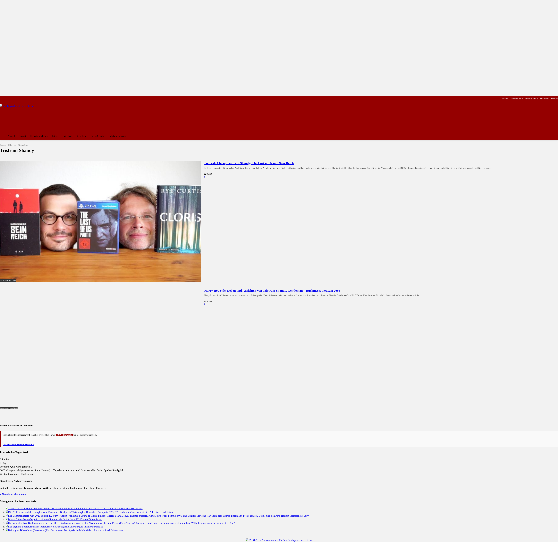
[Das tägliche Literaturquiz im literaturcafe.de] (31, 526)
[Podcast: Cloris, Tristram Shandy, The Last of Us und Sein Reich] (100, 221)
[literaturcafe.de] (21, 117)
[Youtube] (11, 98)
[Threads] (20, 98)
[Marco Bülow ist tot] (43, 519)
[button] (554, 136)
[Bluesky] (25, 98)
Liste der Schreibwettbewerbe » (18, 444)
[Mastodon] (30, 98)
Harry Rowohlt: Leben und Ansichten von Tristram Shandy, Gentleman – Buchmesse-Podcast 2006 (272, 290)
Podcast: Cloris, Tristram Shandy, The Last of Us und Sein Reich (249, 163)
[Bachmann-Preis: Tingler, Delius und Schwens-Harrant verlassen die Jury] (118, 515)
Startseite (3, 145)
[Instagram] (7, 98)
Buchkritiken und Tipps (8, 280)
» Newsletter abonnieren (13, 494)
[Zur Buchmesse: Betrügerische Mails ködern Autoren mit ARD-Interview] (26, 530)
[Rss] (34, 98)
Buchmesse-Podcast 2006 (9, 408)
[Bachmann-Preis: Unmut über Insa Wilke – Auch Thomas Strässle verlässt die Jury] (31, 508)
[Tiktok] (16, 98)
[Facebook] (2, 98)
